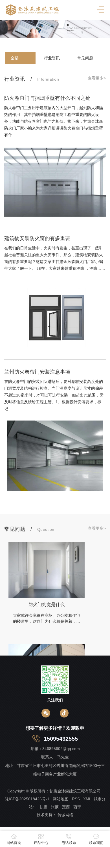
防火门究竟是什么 (46, 604)
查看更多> (97, 78)
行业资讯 (52, 58)
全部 (15, 58)
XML (87, 799)
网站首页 (13, 842)
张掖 (55, 807)
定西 (66, 807)
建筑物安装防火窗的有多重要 (37, 238)
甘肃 (42, 807)
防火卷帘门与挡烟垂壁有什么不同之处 (47, 98)
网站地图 (61, 799)
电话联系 (68, 842)
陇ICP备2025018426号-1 (27, 799)
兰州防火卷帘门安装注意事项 (37, 372)
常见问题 (85, 58)
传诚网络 (65, 814)
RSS (76, 799)
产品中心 (41, 842)
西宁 (77, 807)
